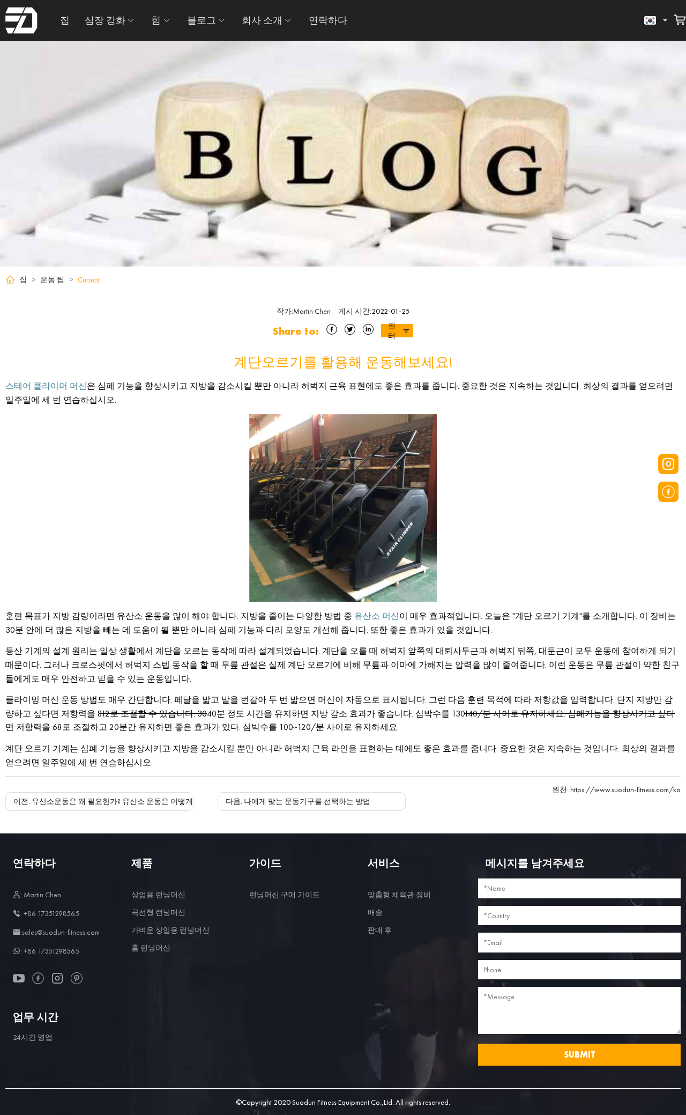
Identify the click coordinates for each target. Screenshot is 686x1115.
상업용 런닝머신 (158, 894)
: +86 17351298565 (49, 913)
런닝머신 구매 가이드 (284, 894)
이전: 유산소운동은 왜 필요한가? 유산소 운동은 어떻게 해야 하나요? (125, 801)
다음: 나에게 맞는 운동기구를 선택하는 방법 (298, 801)
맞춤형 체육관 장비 (399, 894)
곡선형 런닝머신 (158, 912)
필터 (392, 330)
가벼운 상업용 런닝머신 (170, 930)
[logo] (21, 20)
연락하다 (328, 20)
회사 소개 (262, 20)
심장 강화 (105, 20)
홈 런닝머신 (150, 947)
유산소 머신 (376, 616)
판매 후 (380, 930)
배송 (375, 912)
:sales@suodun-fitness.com (60, 932)
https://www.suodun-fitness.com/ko (616, 789)
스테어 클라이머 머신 (46, 386)
